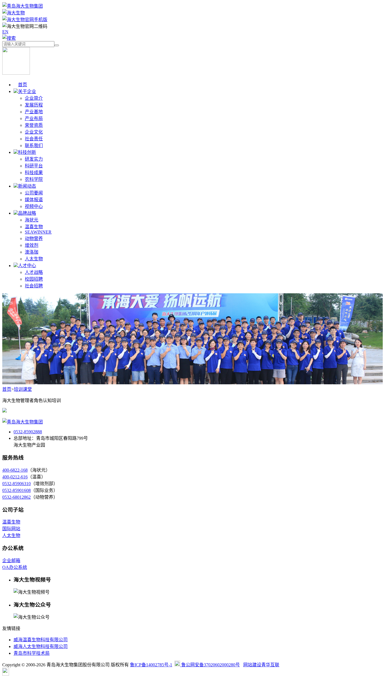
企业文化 (34, 132)
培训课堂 (23, 389)
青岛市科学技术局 (32, 653)
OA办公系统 (14, 567)
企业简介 (34, 98)
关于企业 (27, 91)
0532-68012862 (16, 497)
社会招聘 (34, 285)
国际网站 (11, 528)
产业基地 (34, 111)
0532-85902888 (28, 431)
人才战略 (34, 272)
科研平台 (34, 165)
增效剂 (31, 245)
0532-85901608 (16, 490)
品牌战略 (27, 213)
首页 (22, 84)
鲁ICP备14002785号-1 (151, 664)
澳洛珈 (31, 252)
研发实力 (34, 159)
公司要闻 (34, 192)
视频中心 (34, 206)
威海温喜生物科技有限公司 (41, 639)
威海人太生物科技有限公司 (41, 646)
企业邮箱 (11, 560)
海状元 (31, 220)
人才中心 (27, 265)
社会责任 (34, 138)
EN (5, 31)
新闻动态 (27, 186)
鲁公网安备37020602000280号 (210, 664)
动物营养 (34, 238)
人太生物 (34, 258)
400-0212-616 (15, 476)
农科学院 (34, 179)
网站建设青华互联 (261, 664)
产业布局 (34, 118)
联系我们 (34, 145)
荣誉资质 (34, 125)
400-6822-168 (15, 470)
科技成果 (34, 172)
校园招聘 (34, 279)
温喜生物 (34, 226)
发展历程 (34, 105)
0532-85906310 (16, 483)
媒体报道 (34, 199)
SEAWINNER (38, 232)
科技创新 (27, 152)
